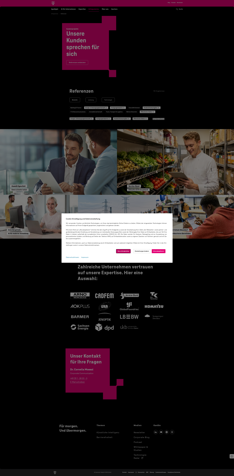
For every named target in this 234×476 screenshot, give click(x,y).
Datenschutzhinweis (72, 257)
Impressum (84, 257)
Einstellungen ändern (142, 251)
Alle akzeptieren (158, 251)
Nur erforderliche (123, 251)
